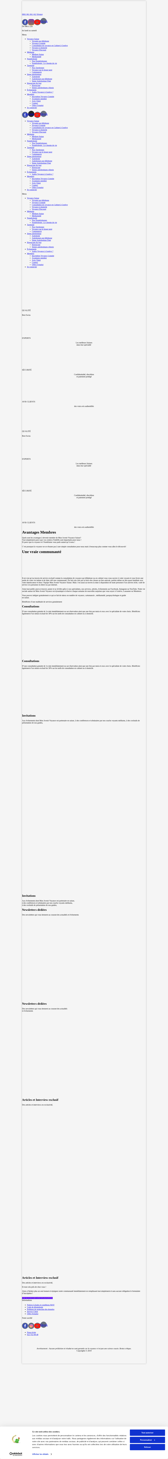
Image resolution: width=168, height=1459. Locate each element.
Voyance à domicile (39, 48)
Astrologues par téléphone (42, 79)
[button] (84, 35)
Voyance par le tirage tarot (42, 70)
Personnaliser (146, 1440)
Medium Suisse (38, 54)
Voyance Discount (39, 50)
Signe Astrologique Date (41, 81)
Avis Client (36, 101)
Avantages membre (39, 99)
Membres (30, 94)
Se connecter (32, 108)
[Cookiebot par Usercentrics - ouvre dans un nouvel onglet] (16, 1454)
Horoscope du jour (34, 83)
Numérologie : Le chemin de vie (44, 63)
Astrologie (36, 77)
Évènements (31, 90)
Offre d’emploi (37, 105)
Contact (35, 103)
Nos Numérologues (39, 61)
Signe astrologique (34, 74)
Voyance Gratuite (38, 43)
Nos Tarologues (38, 68)
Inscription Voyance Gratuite (43, 97)
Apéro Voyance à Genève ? (42, 92)
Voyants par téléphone (40, 41)
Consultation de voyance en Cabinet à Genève (50, 45)
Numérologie (32, 59)
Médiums (30, 52)
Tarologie (30, 65)
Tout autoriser (147, 1433)
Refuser (147, 1447)
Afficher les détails (40, 1454)
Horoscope (36, 85)
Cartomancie (37, 72)
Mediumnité (36, 57)
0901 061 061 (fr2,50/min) (32, 14)
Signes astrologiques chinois (43, 88)
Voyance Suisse (33, 39)
